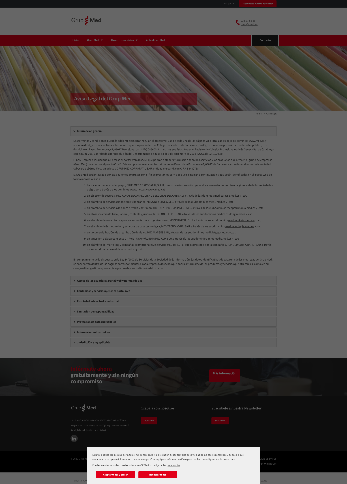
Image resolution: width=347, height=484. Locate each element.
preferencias (173, 465)
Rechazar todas (157, 475)
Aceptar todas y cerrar (115, 475)
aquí (158, 459)
